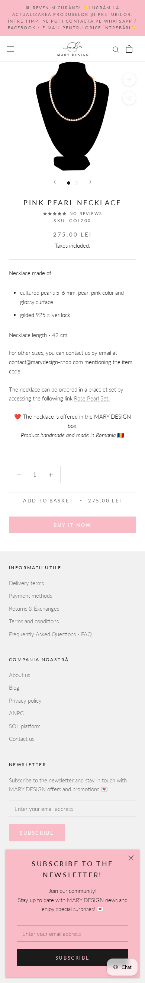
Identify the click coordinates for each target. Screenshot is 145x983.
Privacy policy (25, 700)
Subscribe (72, 958)
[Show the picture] (68, 183)
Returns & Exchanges (34, 608)
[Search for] (116, 49)
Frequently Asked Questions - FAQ (50, 634)
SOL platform (25, 726)
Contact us (21, 738)
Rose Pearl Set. (92, 398)
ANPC (16, 713)
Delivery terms (26, 583)
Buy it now (72, 525)
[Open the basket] (129, 49)
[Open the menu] (10, 49)
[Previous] (55, 182)
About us (19, 675)
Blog (14, 687)
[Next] (90, 182)
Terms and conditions (34, 621)
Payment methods (30, 595)
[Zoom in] (129, 79)
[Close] (131, 858)
